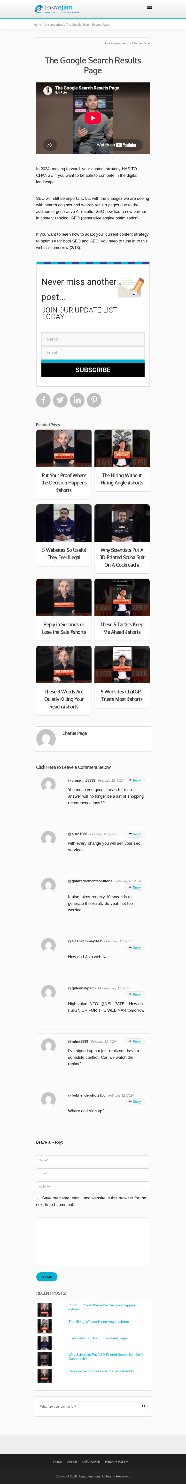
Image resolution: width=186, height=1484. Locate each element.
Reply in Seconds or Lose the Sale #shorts (101, 1371)
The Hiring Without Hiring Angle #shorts (99, 1322)
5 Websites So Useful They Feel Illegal (98, 1338)
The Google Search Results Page (93, 65)
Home (57, 1462)
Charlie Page (141, 43)
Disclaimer (91, 1462)
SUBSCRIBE (93, 370)
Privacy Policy (116, 1462)
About (72, 1462)
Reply (135, 780)
